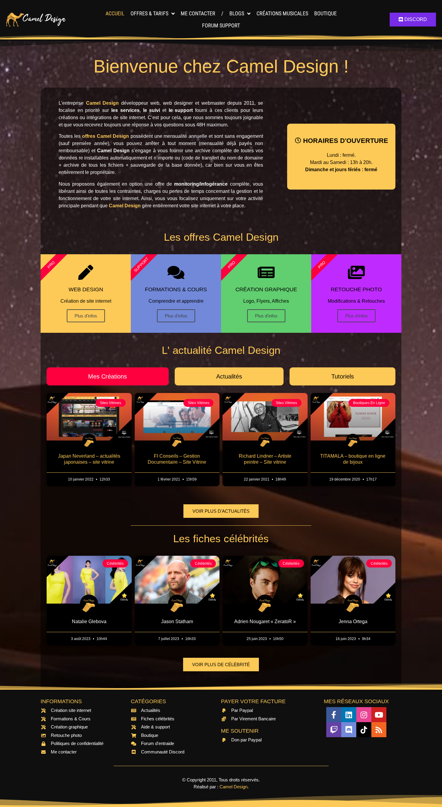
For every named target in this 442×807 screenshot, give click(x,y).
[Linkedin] (348, 714)
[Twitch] (333, 729)
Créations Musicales (282, 13)
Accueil (115, 13)
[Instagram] (363, 714)
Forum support (221, 25)
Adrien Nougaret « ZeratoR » (265, 621)
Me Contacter (198, 13)
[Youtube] (378, 714)
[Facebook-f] (333, 714)
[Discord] (348, 729)
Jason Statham (177, 621)
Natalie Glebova (89, 621)
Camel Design (233, 786)
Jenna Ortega (353, 621)
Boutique (325, 13)
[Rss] (378, 729)
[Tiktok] (363, 729)
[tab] (108, 376)
